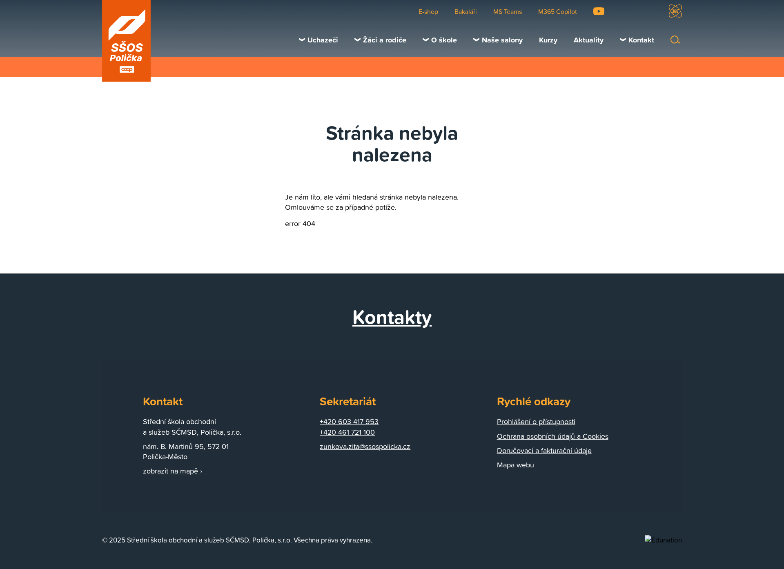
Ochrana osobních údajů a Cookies (552, 436)
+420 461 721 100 (347, 432)
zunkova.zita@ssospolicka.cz (365, 446)
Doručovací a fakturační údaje (544, 450)
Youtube (598, 11)
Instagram (649, 11)
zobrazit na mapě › (172, 471)
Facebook (624, 11)
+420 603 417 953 (349, 421)
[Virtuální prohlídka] (675, 11)
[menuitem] (318, 39)
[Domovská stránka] (126, 41)
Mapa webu (515, 465)
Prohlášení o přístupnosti (536, 421)
